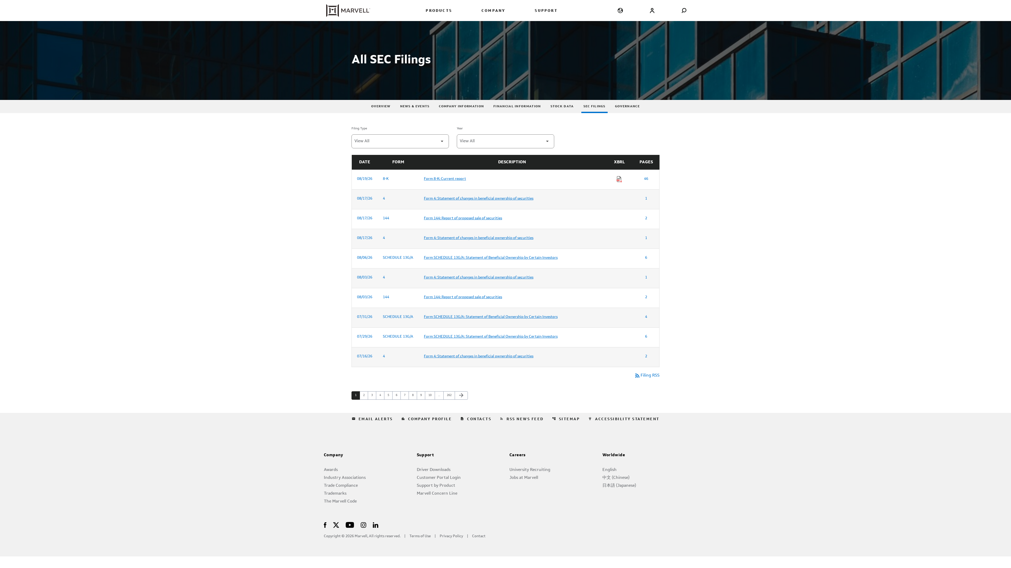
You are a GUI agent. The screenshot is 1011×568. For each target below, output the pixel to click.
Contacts (475, 419)
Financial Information (517, 106)
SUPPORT (546, 11)
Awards (331, 470)
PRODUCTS (439, 11)
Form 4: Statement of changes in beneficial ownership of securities (478, 198)
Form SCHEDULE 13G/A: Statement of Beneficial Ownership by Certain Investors (491, 258)
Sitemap (566, 419)
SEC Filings (594, 106)
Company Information (461, 106)
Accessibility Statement (624, 419)
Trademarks (335, 493)
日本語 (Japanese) (619, 486)
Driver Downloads (433, 470)
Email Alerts (372, 419)
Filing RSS (647, 375)
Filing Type (359, 128)
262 (450, 395)
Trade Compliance (341, 486)
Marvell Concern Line (437, 493)
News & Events (415, 106)
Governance (627, 106)
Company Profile (426, 419)
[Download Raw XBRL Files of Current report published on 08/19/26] (619, 179)
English (609, 470)
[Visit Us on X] (336, 524)
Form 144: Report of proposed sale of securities (463, 218)
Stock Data (562, 106)
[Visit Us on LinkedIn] (375, 524)
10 (431, 395)
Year (460, 128)
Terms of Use (420, 536)
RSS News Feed (522, 419)
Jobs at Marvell (523, 478)
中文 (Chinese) (616, 478)
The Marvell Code (340, 501)
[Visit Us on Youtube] (350, 524)
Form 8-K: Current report (445, 179)
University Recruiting (529, 470)
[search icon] (684, 10)
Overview (380, 106)
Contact (478, 536)
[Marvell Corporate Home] (345, 10)
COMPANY (493, 11)
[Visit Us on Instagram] (363, 524)
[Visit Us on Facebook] (325, 524)
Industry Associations (345, 478)
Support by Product (436, 486)
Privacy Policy (451, 536)
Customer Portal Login (439, 478)
